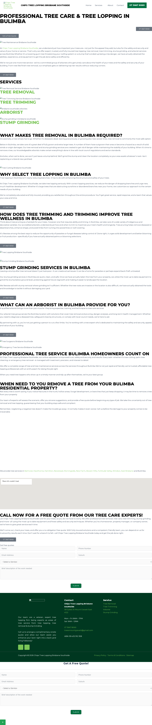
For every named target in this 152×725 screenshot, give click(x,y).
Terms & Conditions (116, 655)
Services (98, 5)
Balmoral (29, 471)
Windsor (116, 471)
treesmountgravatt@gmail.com (78, 630)
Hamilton (49, 471)
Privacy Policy (100, 655)
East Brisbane (127, 471)
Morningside (69, 471)
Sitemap (130, 655)
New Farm (81, 471)
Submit (76, 586)
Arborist (11, 112)
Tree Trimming (110, 607)
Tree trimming (18, 102)
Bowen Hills (91, 471)
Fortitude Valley (105, 471)
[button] (137, 5)
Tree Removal (109, 604)
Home (88, 5)
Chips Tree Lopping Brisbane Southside (45, 5)
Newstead (58, 471)
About (110, 5)
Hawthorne (39, 471)
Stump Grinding (19, 122)
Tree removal (17, 91)
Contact (120, 5)
